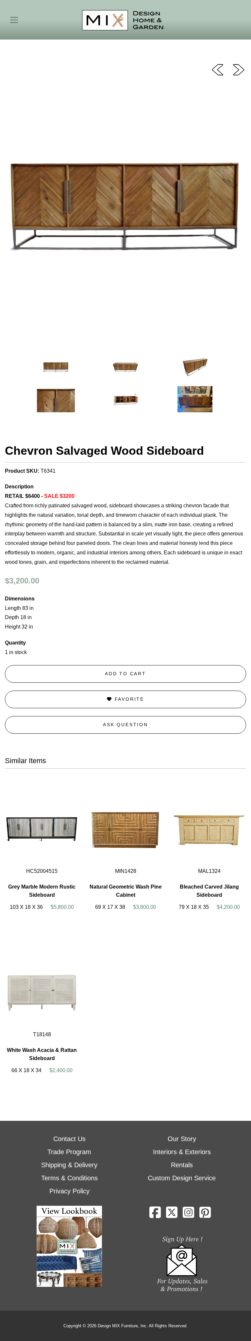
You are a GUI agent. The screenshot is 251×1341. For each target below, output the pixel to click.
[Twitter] (171, 1214)
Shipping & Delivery (69, 1165)
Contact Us (69, 1138)
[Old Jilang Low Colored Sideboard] (238, 69)
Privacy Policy (69, 1191)
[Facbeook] (155, 1214)
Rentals (182, 1165)
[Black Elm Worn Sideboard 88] (217, 69)
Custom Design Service (182, 1178)
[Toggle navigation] (14, 19)
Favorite (128, 699)
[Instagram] (188, 1214)
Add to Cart (125, 673)
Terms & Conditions (69, 1178)
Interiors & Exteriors (182, 1151)
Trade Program (69, 1151)
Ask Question (125, 724)
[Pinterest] (205, 1214)
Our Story (182, 1138)
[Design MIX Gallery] (123, 20)
